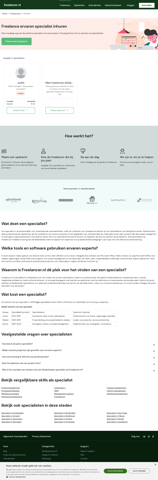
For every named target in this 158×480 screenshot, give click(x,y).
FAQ (82, 455)
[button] (53, 477)
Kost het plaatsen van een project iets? (21, 363)
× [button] (155, 465)
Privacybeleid (75, 474)
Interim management (116, 391)
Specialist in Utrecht (10, 416)
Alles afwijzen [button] (139, 471)
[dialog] (79, 471)
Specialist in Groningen (11, 419)
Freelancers (65, 5)
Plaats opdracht (58, 110)
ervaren (21, 93)
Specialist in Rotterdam (64, 413)
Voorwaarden (9, 458)
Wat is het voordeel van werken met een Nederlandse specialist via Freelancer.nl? (42, 369)
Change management (116, 388)
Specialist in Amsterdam (12, 413)
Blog (5, 451)
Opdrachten (79, 5)
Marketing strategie (10, 393)
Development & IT (49, 451)
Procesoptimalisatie (10, 391)
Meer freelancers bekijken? (59, 82)
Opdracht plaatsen (113, 5)
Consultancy (60, 388)
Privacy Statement (41, 436)
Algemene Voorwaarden (15, 436)
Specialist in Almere (63, 419)
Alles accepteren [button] (115, 471)
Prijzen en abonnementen (14, 455)
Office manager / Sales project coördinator (20, 87)
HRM (56, 391)
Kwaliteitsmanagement (117, 393)
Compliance (59, 396)
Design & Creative (50, 455)
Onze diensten (95, 5)
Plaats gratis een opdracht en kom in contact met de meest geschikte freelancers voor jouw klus (60, 87)
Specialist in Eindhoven (64, 416)
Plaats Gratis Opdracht (16, 41)
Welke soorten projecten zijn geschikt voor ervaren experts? (32, 350)
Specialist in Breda (115, 419)
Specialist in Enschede (64, 422)
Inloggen (130, 5)
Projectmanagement (10, 388)
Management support (64, 393)
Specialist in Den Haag (117, 413)
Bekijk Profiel (19, 110)
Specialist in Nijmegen (11, 422)
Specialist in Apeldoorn (117, 422)
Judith (20, 82)
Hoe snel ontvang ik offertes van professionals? (25, 356)
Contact (84, 458)
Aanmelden (147, 5)
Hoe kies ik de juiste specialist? (17, 343)
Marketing (46, 458)
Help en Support (87, 451)
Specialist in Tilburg (116, 416)
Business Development (11, 396)
